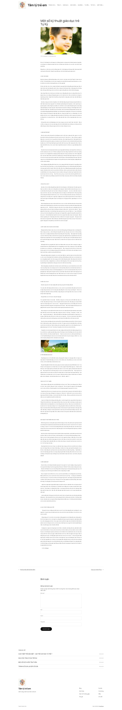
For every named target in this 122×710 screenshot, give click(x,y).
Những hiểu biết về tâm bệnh (27, 569)
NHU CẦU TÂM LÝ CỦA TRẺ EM (27, 658)
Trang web (43, 621)
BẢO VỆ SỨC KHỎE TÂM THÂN (27, 662)
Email (42, 615)
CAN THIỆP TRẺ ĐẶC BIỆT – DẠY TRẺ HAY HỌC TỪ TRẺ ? (35, 654)
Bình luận (43, 593)
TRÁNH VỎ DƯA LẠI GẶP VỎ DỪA (28, 666)
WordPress (101, 706)
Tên (42, 609)
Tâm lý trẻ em (37, 5)
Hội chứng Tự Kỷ (53, 56)
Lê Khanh (45, 56)
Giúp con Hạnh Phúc (96, 569)
